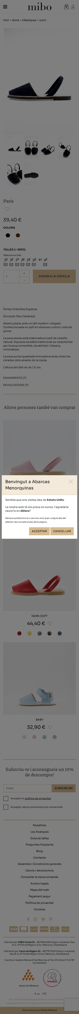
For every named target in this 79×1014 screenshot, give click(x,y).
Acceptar (39, 531)
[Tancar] (71, 481)
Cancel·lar (62, 531)
